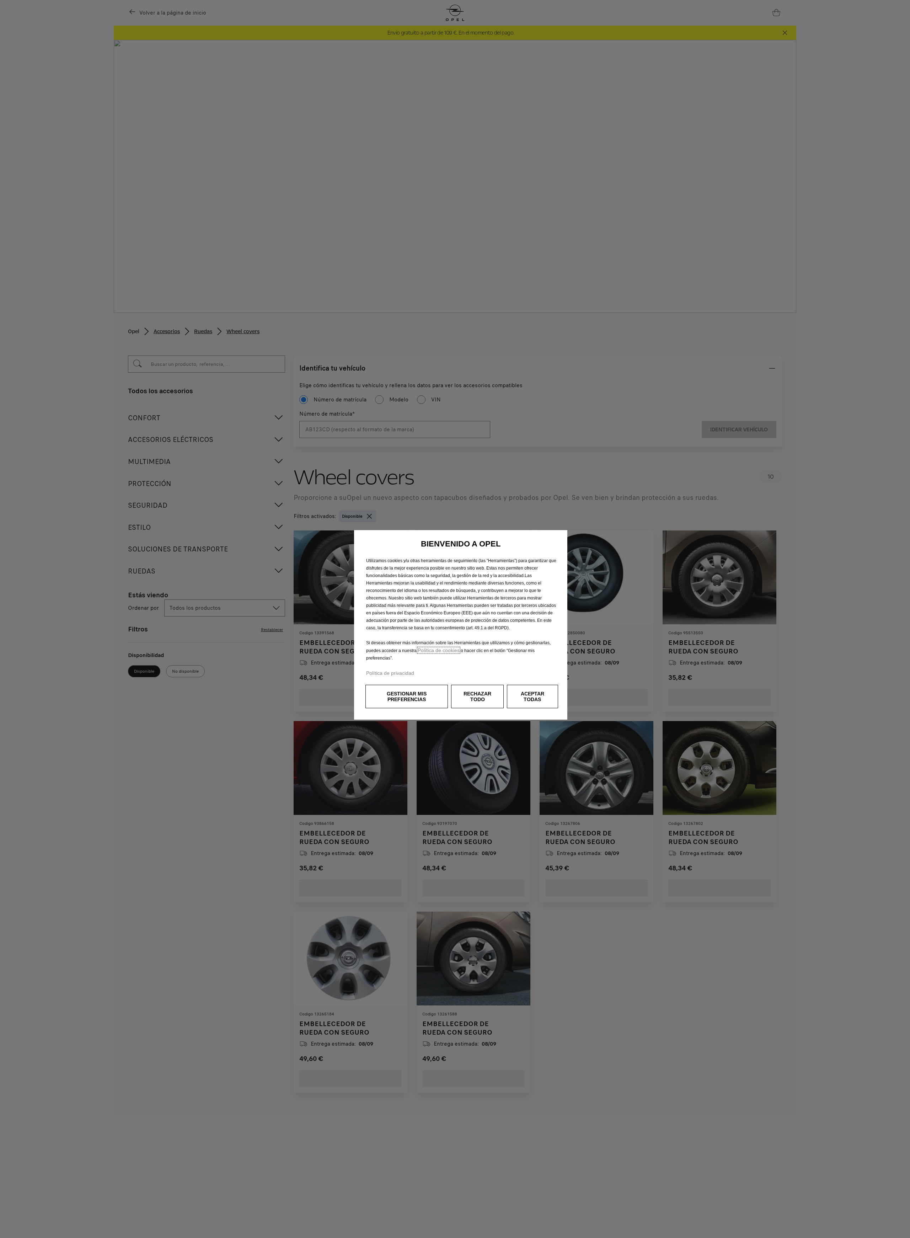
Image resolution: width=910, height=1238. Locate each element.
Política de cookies (439, 650)
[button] (406, 696)
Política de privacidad (390, 673)
